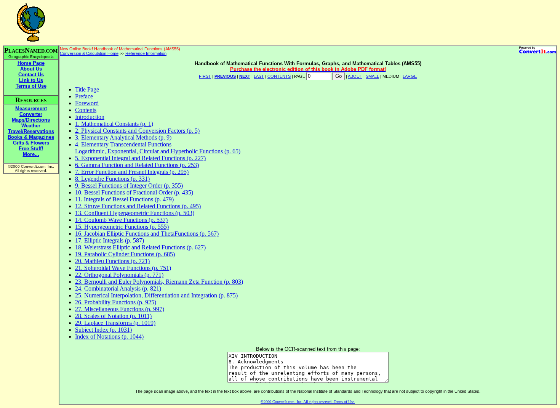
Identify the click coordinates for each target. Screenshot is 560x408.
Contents (85, 110)
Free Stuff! (31, 148)
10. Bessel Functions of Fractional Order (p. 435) (134, 192)
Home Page (31, 63)
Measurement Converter (31, 111)
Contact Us (31, 74)
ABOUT (355, 76)
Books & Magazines (31, 137)
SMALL (372, 76)
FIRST (205, 76)
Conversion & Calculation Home (89, 53)
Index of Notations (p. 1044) (109, 336)
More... (31, 154)
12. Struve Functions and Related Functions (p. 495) (138, 206)
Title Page (87, 89)
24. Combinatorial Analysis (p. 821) (118, 288)
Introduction (89, 117)
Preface (84, 96)
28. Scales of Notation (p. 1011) (113, 316)
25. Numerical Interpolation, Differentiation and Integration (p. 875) (156, 295)
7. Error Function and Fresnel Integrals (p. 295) (132, 172)
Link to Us (31, 80)
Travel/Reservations (31, 131)
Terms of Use (31, 86)
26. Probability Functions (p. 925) (115, 302)
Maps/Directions (31, 120)
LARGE (410, 76)
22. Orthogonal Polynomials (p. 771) (119, 274)
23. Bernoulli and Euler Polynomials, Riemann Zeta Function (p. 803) (159, 281)
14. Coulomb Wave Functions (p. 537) (121, 220)
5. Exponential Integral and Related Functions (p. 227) (140, 158)
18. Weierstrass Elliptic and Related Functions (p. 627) (140, 247)
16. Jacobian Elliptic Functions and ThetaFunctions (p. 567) (147, 233)
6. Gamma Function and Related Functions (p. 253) (137, 165)
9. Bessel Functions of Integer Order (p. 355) (129, 185)
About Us (31, 69)
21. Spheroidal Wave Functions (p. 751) (123, 268)
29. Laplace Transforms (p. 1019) (115, 323)
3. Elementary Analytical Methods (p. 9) (123, 137)
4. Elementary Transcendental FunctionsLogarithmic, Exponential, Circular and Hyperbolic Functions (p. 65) (157, 147)
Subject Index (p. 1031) (103, 329)
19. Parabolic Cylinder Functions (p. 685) (125, 254)
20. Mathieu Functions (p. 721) (112, 261)
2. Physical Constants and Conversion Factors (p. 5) (137, 130)
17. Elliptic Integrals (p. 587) (109, 240)
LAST (259, 76)
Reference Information (145, 53)
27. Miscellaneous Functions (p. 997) (119, 309)
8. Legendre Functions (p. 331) (112, 178)
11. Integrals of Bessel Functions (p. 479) (124, 199)
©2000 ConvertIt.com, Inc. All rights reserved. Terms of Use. (308, 402)
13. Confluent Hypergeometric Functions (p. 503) (134, 213)
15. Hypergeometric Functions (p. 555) (122, 226)
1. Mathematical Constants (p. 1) (114, 123)
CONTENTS (279, 76)
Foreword (87, 103)
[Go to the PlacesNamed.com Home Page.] (31, 39)
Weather (30, 126)
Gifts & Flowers (31, 143)
